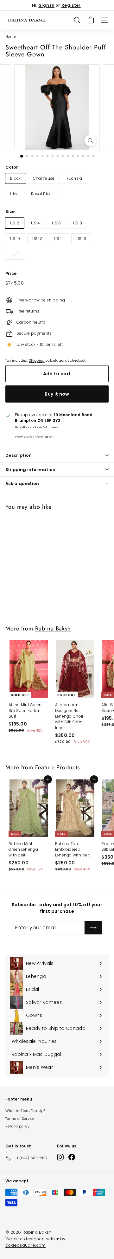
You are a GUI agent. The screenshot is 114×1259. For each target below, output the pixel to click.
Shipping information (30, 470)
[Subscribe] (93, 927)
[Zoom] (90, 140)
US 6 (56, 223)
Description (18, 455)
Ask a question (22, 484)
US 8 (77, 223)
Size (10, 212)
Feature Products (57, 767)
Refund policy (17, 1126)
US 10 (15, 238)
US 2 (14, 223)
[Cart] (90, 20)
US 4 (35, 223)
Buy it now (57, 394)
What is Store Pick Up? (25, 1110)
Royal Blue (41, 194)
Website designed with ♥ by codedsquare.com (35, 1242)
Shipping (36, 360)
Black (15, 178)
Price (11, 273)
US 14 (59, 238)
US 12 (37, 238)
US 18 (15, 254)
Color (11, 167)
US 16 (81, 238)
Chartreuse (44, 178)
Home (10, 36)
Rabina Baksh (53, 628)
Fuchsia (74, 178)
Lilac (14, 194)
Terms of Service (20, 1118)
